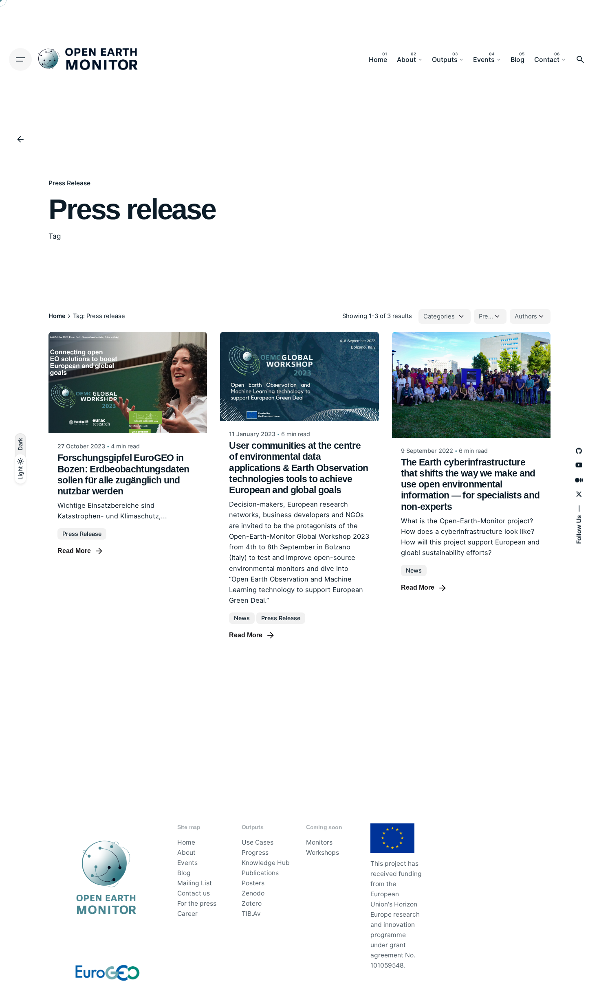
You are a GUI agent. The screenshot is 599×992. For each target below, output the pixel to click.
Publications (260, 873)
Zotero (252, 903)
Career (187, 913)
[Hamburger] (20, 59)
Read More (74, 550)
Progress (255, 852)
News (242, 618)
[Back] (20, 139)
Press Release (69, 183)
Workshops (322, 852)
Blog (184, 873)
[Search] (580, 59)
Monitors (319, 842)
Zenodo (253, 893)
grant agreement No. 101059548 (392, 955)
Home (186, 842)
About (186, 852)
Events (187, 863)
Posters (253, 883)
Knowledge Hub (266, 863)
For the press (196, 903)
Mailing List (194, 883)
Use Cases (257, 842)
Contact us (193, 893)
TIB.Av (251, 913)
